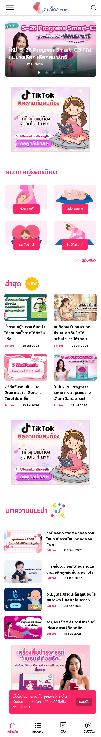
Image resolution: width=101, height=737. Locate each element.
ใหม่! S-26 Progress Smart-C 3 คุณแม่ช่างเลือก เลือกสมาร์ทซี (50, 53)
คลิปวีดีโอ (88, 731)
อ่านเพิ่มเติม (21, 707)
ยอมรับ (84, 702)
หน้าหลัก (12, 731)
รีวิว (63, 731)
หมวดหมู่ (38, 731)
